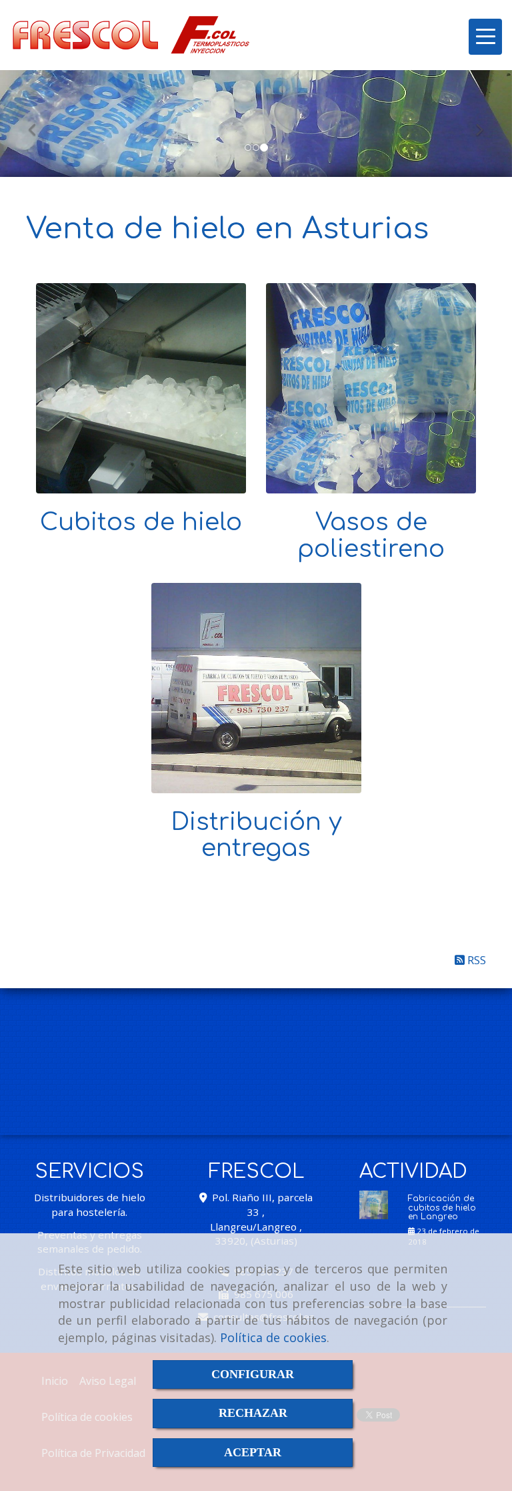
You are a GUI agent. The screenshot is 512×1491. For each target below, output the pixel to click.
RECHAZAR (253, 1413)
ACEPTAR (252, 1452)
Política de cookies (273, 1337)
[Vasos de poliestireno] (371, 388)
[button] (38, 123)
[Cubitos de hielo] (141, 388)
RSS (475, 960)
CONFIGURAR (252, 1374)
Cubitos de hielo (141, 522)
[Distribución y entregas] (256, 688)
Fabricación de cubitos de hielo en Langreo (442, 1207)
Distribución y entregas (256, 835)
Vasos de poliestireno (371, 535)
